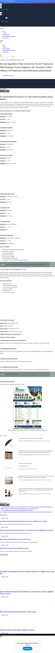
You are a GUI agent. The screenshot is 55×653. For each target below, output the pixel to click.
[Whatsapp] (1, 91)
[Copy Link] (8, 91)
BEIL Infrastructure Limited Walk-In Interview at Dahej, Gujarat (15, 539)
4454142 (25, 440)
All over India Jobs (7, 59)
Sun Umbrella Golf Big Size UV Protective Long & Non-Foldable (30, 438)
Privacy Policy (6, 38)
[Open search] (1, 4)
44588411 (25, 479)
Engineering (37, 506)
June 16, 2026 (10, 75)
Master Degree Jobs (16, 508)
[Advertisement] (27, 181)
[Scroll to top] (1, 636)
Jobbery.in (2, 28)
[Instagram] (1, 11)
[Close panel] (6, 18)
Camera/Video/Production (9, 506)
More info (47, 440)
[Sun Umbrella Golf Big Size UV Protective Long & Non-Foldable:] (8, 443)
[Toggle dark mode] (1, 6)
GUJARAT (2, 508)
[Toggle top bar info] (1, 7)
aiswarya (4, 75)
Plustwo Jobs (35, 508)
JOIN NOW (27, 648)
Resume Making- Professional (9, 36)
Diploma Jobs (31, 506)
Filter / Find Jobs (6, 34)
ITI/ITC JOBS (8, 508)
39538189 (26, 493)
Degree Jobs (25, 506)
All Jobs (1, 59)
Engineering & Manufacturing (46, 506)
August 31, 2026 (4, 576)
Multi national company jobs (26, 508)
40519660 (26, 454)
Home (4, 31)
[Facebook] (6, 91)
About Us (5, 32)
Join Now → (13, 0)
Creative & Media (18, 506)
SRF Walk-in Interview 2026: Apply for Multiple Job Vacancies (14, 548)
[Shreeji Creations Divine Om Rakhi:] (8, 468)
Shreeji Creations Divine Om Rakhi (25, 463)
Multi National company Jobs (18, 59)
